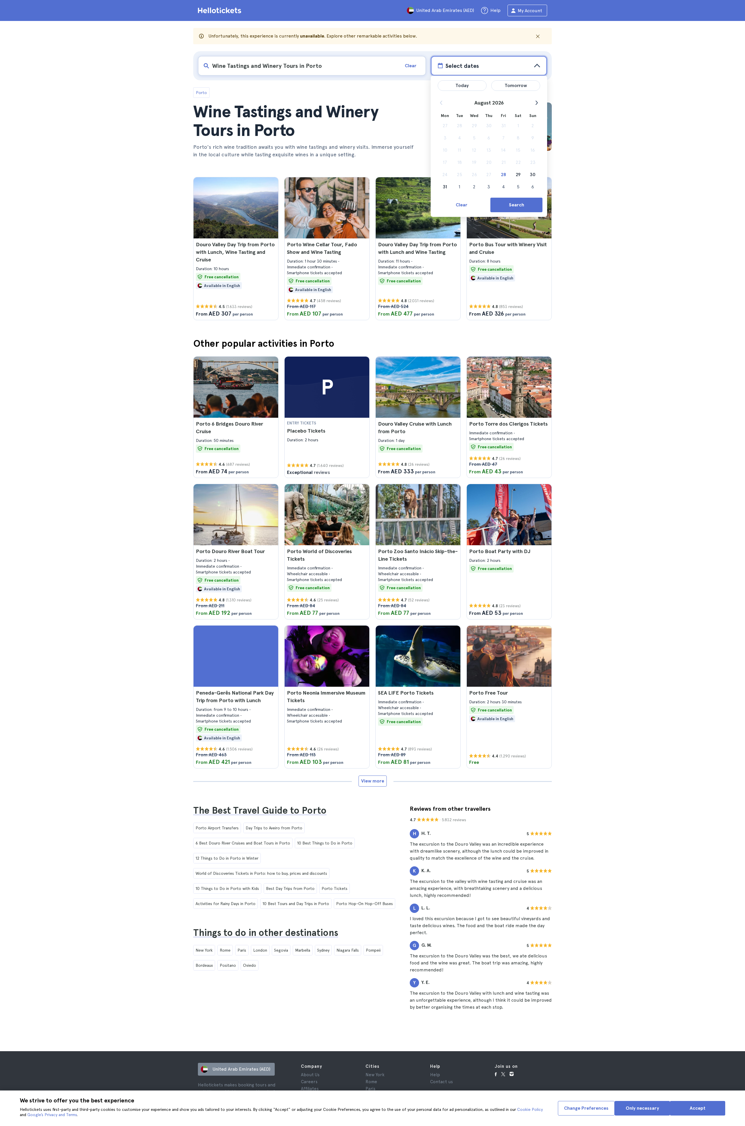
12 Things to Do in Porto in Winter (227, 858)
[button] (236, 248)
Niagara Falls (347, 950)
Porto (201, 92)
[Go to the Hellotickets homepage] (220, 10)
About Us (310, 1074)
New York (204, 950)
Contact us (441, 1081)
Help (435, 1074)
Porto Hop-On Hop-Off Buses (364, 903)
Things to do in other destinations (265, 932)
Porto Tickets (334, 888)
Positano (228, 965)
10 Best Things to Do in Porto (324, 843)
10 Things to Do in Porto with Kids (227, 888)
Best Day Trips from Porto (290, 888)
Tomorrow (516, 85)
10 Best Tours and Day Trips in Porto (295, 903)
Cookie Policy (530, 1109)
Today (462, 85)
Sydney (323, 950)
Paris (241, 950)
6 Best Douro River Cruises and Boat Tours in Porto (243, 843)
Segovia (281, 950)
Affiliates (310, 1088)
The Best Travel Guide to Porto (260, 810)
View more (372, 781)
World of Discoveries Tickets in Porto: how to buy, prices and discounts (261, 873)
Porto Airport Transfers (217, 828)
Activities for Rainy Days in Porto (226, 903)
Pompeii (373, 950)
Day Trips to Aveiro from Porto (274, 828)
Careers (309, 1081)
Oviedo (249, 965)
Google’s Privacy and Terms (52, 1114)
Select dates (462, 65)
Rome (225, 950)
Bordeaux (204, 965)
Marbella (302, 950)
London (260, 950)
